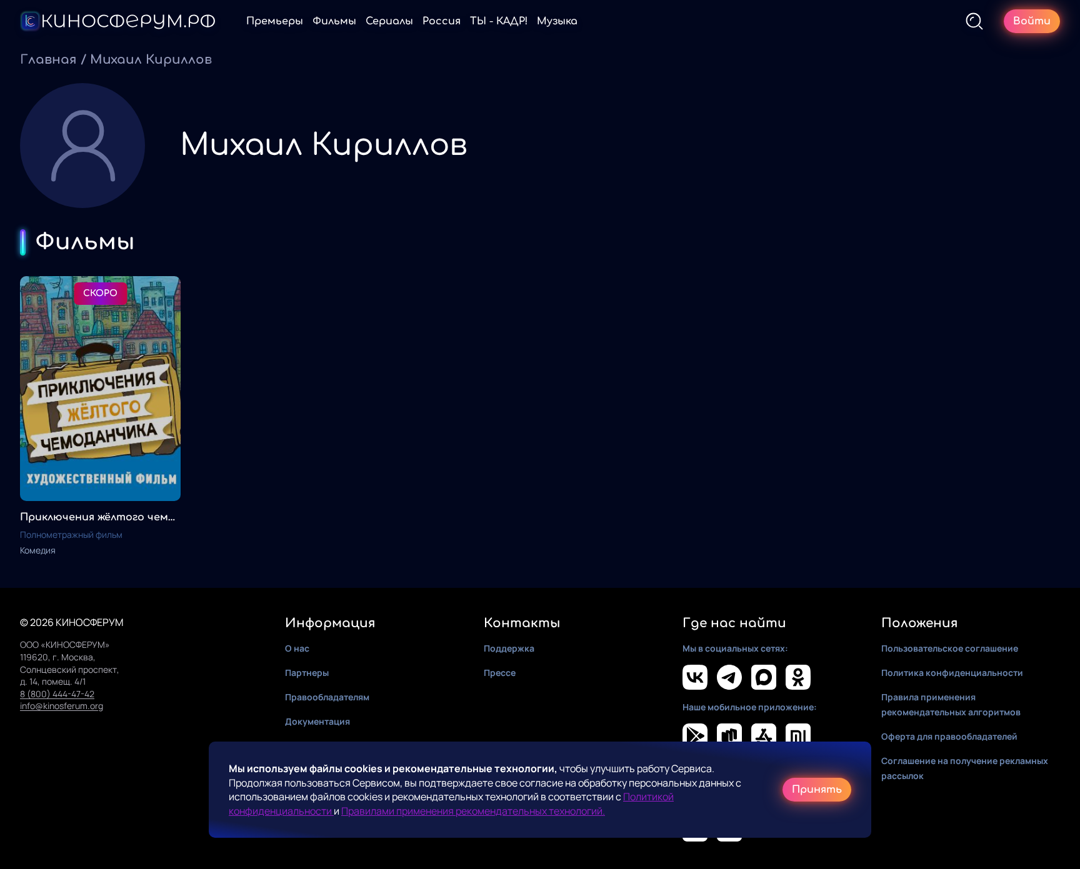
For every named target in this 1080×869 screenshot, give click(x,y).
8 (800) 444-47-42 (57, 694)
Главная (48, 59)
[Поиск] (974, 21)
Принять (817, 789)
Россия (441, 21)
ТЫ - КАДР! (499, 21)
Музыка (557, 21)
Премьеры (274, 21)
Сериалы (389, 21)
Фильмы (334, 21)
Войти (1032, 21)
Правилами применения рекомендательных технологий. (473, 811)
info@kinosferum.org (61, 706)
